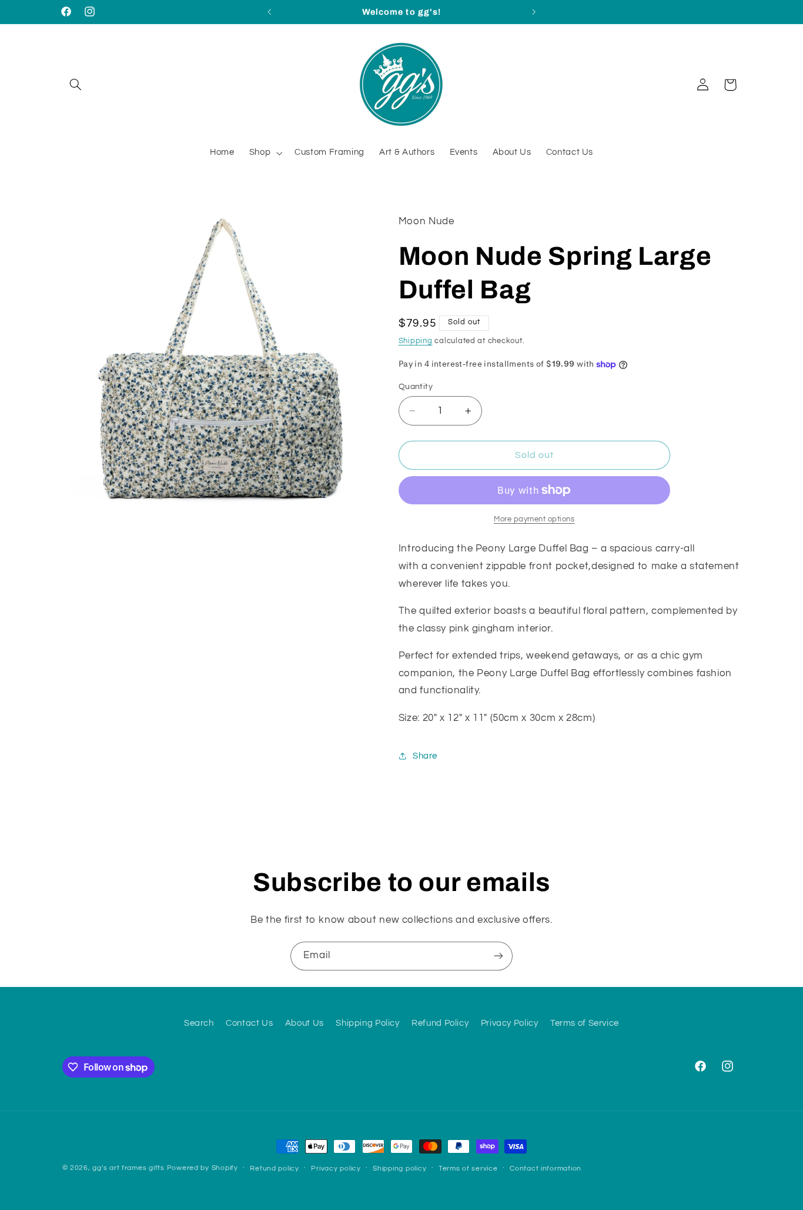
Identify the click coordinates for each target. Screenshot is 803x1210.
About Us (304, 1023)
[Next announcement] (534, 12)
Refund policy (274, 1168)
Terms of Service (584, 1023)
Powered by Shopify (202, 1168)
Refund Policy (440, 1023)
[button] (75, 84)
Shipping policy (399, 1168)
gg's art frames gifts (128, 1168)
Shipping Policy (367, 1023)
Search (199, 1023)
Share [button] (425, 756)
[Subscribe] (498, 956)
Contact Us (249, 1023)
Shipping (416, 341)
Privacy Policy (509, 1023)
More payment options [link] (534, 519)
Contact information (545, 1168)
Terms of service (468, 1168)
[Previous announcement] (269, 12)
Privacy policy (335, 1168)
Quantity (416, 387)
